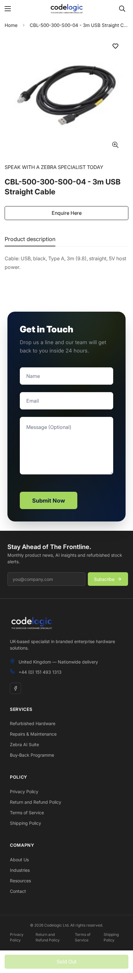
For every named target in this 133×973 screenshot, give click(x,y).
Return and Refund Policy (35, 802)
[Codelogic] (66, 8)
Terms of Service (27, 812)
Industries (20, 870)
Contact (18, 891)
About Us (19, 859)
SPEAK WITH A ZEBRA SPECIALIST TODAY (54, 167)
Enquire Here (67, 213)
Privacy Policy (24, 791)
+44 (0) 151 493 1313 (40, 672)
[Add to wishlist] (115, 46)
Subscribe (104, 579)
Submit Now (48, 500)
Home (11, 25)
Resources (20, 880)
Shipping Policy (25, 823)
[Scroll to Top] (122, 940)
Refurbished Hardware (32, 723)
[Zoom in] (115, 145)
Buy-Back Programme (32, 755)
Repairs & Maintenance (33, 734)
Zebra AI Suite (24, 744)
